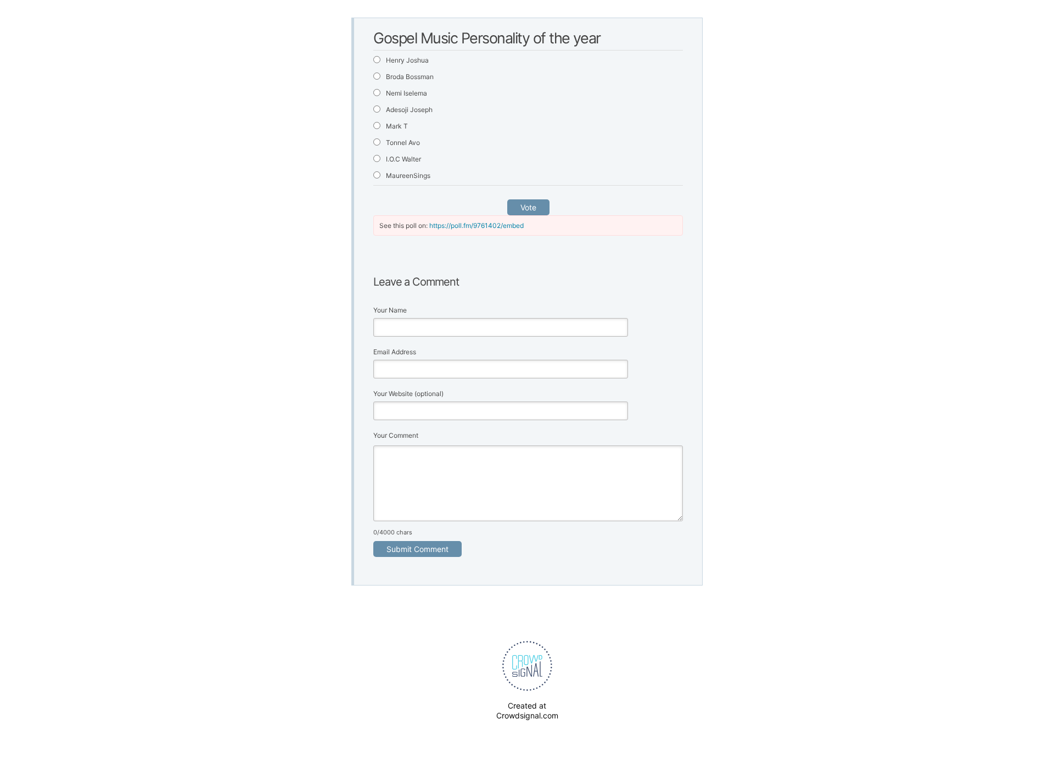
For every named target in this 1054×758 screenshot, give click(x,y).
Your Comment (395, 435)
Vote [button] (528, 207)
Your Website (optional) (408, 393)
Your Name (390, 310)
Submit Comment (417, 549)
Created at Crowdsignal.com (527, 710)
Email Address (394, 352)
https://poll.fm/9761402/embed (476, 225)
